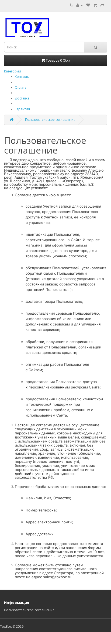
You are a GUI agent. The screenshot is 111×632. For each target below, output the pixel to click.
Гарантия (22, 109)
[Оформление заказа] (102, 5)
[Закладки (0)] (88, 5)
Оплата (20, 87)
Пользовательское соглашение (50, 119)
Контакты (22, 76)
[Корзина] (95, 5)
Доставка (22, 98)
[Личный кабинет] (79, 5)
